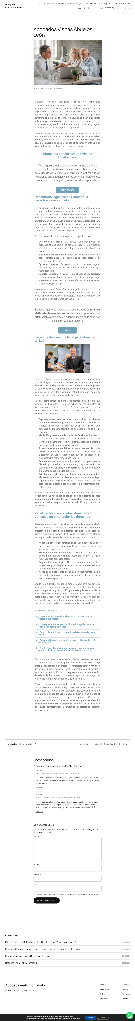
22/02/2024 (39, 771)
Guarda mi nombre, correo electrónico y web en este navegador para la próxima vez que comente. (68, 895)
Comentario (38, 837)
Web (35, 884)
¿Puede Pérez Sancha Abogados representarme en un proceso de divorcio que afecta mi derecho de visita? (66, 649)
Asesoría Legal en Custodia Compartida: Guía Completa (103, 744)
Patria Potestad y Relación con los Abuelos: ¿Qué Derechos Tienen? (40, 942)
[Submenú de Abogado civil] (87, 3)
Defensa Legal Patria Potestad (21, 963)
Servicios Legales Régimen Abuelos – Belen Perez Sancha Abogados (58, 797)
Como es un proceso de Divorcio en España (27, 956)
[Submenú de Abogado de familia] (73, 3)
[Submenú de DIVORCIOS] (101, 3)
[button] (68, 618)
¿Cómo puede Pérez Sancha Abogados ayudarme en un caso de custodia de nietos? (66, 625)
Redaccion (44, 88)
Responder (39, 787)
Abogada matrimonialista (13, 6)
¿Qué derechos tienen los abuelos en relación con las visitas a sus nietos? (65, 617)
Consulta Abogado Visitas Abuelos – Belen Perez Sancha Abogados (57, 773)
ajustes (77, 1019)
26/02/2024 (39, 795)
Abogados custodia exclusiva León (22, 744)
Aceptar (90, 1018)
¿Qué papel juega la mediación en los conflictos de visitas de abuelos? (67, 641)
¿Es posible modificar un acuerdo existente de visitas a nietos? (66, 633)
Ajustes (102, 1018)
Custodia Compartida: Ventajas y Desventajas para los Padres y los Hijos (42, 949)
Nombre (37, 864)
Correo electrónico (40, 874)
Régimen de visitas (56, 88)
